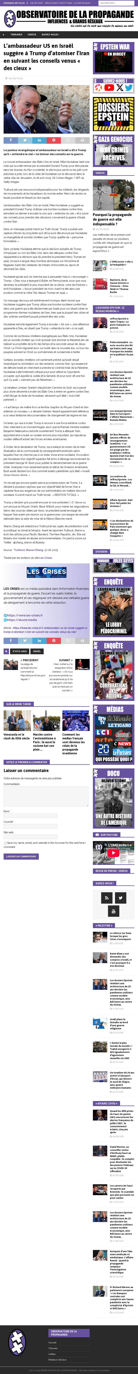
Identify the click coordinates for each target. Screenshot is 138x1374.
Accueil (52, 1342)
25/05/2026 (118, 540)
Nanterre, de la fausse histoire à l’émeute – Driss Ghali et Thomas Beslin (119, 286)
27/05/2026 (117, 490)
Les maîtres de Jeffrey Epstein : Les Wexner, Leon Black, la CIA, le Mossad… (121, 481)
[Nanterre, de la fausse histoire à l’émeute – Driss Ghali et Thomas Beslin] (100, 284)
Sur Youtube (109, 834)
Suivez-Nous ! (50, 34)
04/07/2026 (117, 1092)
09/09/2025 (15, 78)
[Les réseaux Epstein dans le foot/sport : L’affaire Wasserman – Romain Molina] (100, 415)
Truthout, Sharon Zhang (28, 550)
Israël (37, 651)
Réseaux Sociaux (57, 1359)
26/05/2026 (118, 510)
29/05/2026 (118, 466)
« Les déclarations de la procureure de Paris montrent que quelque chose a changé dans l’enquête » (121, 528)
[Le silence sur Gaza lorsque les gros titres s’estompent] (100, 937)
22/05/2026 (118, 1312)
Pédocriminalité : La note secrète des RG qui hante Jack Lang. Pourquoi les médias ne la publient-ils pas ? (121, 350)
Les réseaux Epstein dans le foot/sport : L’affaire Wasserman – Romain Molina (122, 416)
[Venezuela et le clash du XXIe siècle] (17, 720)
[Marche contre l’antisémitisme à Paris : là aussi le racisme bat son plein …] (46, 720)
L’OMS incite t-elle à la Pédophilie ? (121, 263)
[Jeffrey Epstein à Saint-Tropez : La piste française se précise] (100, 322)
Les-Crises (45, 557)
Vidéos (32, 34)
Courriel (9, 821)
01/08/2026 (117, 400)
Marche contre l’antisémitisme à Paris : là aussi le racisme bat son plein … (44, 742)
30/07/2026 (117, 1032)
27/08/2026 (117, 361)
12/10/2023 (102, 229)
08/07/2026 (117, 1062)
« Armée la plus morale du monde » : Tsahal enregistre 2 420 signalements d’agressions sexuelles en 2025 (121, 1050)
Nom (7, 811)
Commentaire (11, 784)
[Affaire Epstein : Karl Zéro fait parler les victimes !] (100, 504)
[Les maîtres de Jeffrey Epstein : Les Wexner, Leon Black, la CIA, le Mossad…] (100, 480)
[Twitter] (120, 898)
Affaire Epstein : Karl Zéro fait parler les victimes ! (121, 503)
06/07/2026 (117, 1277)
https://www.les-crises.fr (25, 615)
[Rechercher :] (116, 2)
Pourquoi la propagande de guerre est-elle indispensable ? (112, 219)
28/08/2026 (118, 1175)
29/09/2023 (117, 269)
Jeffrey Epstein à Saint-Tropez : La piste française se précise (120, 323)
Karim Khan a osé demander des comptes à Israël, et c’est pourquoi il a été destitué (121, 959)
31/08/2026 (117, 943)
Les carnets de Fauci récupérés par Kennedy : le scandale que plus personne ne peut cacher (122, 1191)
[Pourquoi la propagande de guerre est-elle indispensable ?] (113, 195)
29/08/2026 (118, 332)
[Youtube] (113, 911)
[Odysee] (106, 898)
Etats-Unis (20, 651)
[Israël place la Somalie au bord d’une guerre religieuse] (100, 1023)
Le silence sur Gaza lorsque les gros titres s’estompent (120, 936)
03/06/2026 (117, 424)
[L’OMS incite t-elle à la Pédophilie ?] (100, 265)
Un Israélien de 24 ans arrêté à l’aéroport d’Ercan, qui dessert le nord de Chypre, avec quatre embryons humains (122, 1080)
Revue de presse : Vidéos (112, 871)
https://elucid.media (22, 620)
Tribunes (16, 34)
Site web (8, 832)
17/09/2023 (117, 296)
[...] (107, 251)
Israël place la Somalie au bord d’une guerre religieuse (119, 1024)
